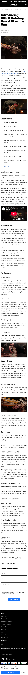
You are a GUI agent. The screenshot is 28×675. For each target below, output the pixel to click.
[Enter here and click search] (5, 4)
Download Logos (5, 637)
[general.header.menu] (2, 4)
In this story (5, 64)
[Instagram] (6, 660)
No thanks (24, 672)
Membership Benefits (6, 621)
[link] (14, 1)
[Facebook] (2, 660)
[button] (2, 4)
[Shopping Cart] (26, 4)
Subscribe (11, 672)
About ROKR (4, 616)
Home (2, 9)
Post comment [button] (14, 599)
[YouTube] (14, 660)
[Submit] (24, 654)
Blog (2, 632)
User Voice (3, 629)
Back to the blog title (8, 563)
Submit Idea (4, 634)
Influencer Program (6, 624)
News (5, 9)
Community (4, 626)
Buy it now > (7, 166)
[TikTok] (10, 660)
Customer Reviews (5, 618)
